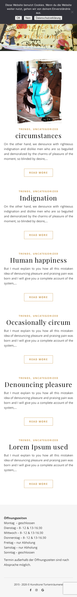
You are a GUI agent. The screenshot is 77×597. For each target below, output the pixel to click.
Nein (28, 17)
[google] (42, 590)
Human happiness (38, 260)
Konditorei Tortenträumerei (39, 30)
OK (18, 17)
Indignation (38, 197)
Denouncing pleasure (38, 384)
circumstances (38, 135)
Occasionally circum (38, 322)
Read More (38, 172)
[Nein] (72, 12)
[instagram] (36, 590)
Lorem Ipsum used (38, 446)
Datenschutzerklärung (48, 17)
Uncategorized (45, 129)
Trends (25, 129)
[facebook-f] (31, 590)
